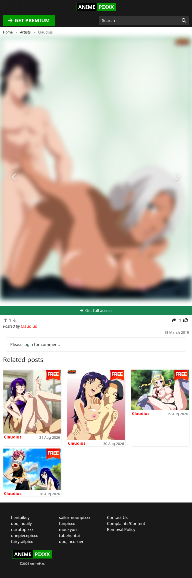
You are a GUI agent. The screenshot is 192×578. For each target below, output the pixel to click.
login (28, 344)
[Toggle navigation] (10, 7)
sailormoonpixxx (74, 517)
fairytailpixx (22, 541)
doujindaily (21, 523)
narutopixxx (22, 529)
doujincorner (71, 541)
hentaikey (20, 517)
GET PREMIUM (32, 20)
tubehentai (69, 535)
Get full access (98, 310)
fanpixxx (67, 523)
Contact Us (117, 517)
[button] (14, 177)
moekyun (68, 529)
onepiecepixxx (24, 535)
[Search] (184, 20)
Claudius (13, 437)
